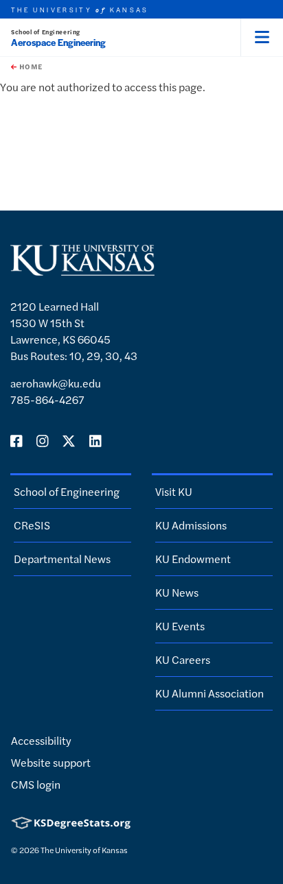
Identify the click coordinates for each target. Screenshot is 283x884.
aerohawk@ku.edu (55, 383)
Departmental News (62, 558)
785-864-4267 (47, 399)
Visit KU (173, 491)
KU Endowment (193, 558)
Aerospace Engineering (58, 42)
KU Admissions (191, 525)
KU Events (180, 626)
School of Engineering (45, 31)
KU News (177, 592)
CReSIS (32, 525)
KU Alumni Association (209, 693)
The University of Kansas (84, 850)
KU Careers (182, 659)
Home (29, 66)
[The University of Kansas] (82, 270)
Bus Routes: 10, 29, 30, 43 (73, 355)
